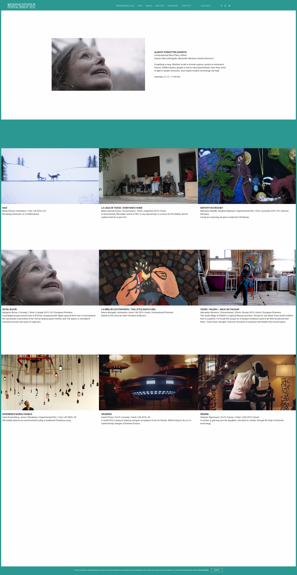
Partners (173, 6)
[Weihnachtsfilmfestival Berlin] (21, 5)
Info (140, 6)
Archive (159, 6)
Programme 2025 (125, 6)
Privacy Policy (203, 570)
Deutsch (205, 6)
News (149, 6)
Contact (186, 6)
